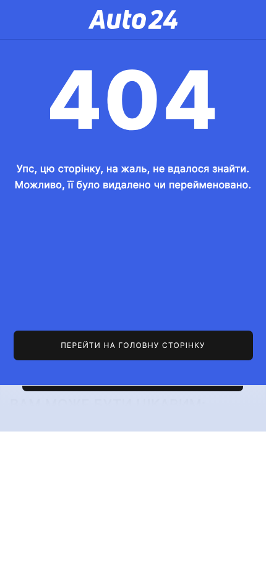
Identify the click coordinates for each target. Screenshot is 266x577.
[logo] (133, 19)
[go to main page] (133, 345)
